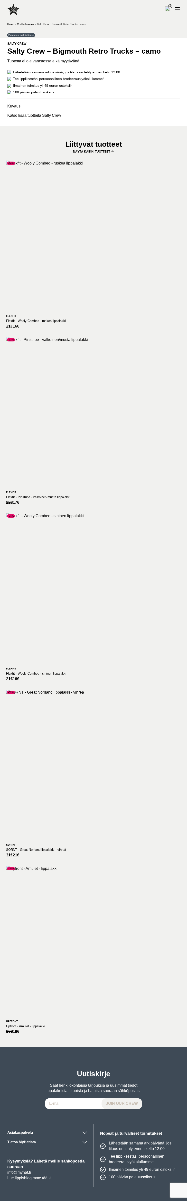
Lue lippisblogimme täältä (29, 1178)
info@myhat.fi (19, 1172)
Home (10, 24)
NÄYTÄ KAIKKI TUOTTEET (91, 151)
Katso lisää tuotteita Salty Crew (34, 115)
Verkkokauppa (25, 24)
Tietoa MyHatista (21, 1142)
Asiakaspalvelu (20, 1132)
